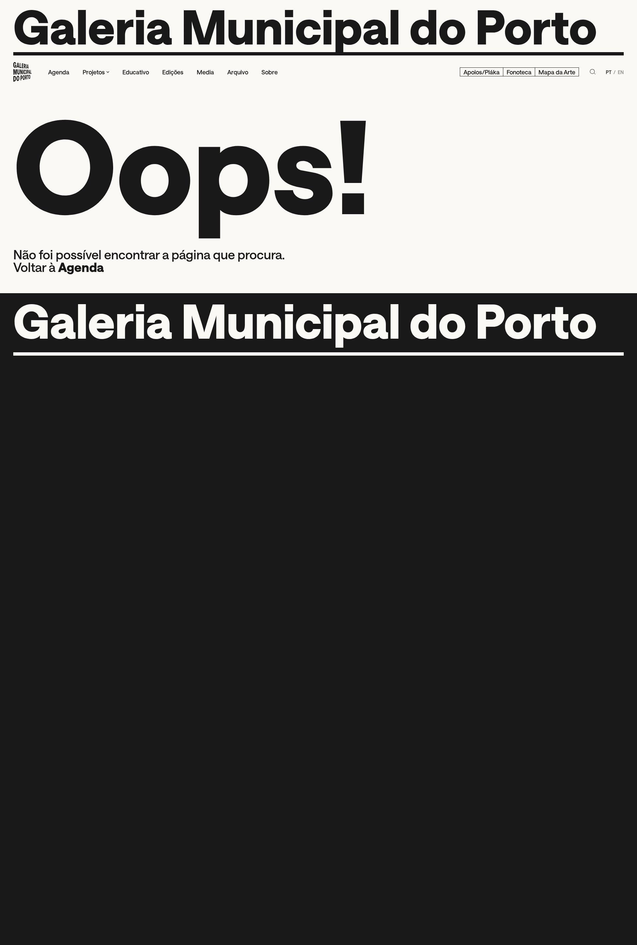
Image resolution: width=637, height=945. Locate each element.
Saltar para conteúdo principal (36, 7)
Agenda (81, 267)
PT (609, 72)
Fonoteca (519, 72)
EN (621, 72)
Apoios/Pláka (481, 72)
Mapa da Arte (556, 72)
